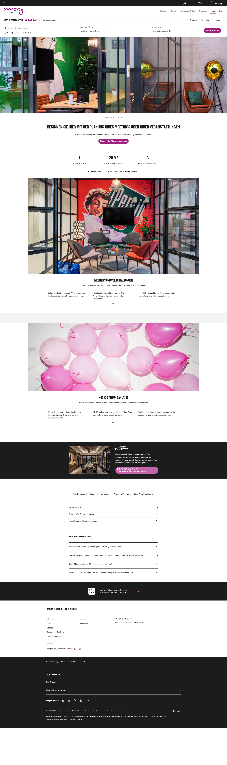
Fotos (221, 11)
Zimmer (174, 11)
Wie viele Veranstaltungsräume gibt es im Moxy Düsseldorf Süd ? (96, 547)
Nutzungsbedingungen (79, 716)
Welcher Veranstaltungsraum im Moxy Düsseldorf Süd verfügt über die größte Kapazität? (106, 555)
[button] (197, 3)
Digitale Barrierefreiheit (158, 716)
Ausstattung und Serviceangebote (122, 171)
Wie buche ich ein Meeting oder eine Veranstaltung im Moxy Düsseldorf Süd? (101, 573)
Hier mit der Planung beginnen (113, 141)
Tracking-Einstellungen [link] (53, 716)
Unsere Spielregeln (54, 636)
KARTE (194, 20)
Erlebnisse (203, 11)
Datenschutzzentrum (131, 716)
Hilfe (79, 719)
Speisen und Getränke (55, 632)
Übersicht (163, 11)
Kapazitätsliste (94, 171)
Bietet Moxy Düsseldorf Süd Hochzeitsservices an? (90, 564)
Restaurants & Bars (188, 11)
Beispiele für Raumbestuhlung (81, 514)
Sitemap (72, 719)
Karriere (66, 716)
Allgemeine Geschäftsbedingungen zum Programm (105, 716)
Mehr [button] (114, 303)
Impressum (84, 623)
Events (213, 11)
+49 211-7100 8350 (212, 20)
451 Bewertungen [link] (49, 20)
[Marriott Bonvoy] (218, 2)
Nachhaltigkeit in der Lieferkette (56, 719)
